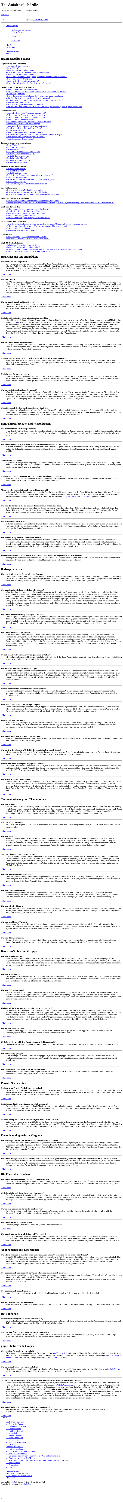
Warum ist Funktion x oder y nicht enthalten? (23, 247)
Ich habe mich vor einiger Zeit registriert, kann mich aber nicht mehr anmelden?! (36, 77)
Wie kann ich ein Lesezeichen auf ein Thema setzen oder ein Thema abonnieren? (36, 226)
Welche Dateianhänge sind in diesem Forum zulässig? (26, 237)
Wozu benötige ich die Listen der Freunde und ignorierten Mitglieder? (32, 201)
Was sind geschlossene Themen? (18, 160)
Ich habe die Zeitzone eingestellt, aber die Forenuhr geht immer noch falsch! (34, 96)
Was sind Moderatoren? (15, 171)
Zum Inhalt (5, 15)
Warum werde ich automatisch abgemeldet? (22, 81)
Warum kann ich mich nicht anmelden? (20, 74)
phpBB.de (87, 496)
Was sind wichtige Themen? (16, 158)
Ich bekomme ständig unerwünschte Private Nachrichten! (27, 192)
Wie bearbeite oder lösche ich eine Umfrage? (23, 124)
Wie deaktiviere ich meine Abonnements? (21, 230)
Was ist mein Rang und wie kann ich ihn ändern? (24, 105)
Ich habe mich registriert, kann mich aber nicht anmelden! (27, 72)
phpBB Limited (70, 496)
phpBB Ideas (114, 1369)
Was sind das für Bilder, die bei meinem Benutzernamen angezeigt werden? (34, 100)
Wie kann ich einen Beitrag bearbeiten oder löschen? (26, 115)
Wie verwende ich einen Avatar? (18, 102)
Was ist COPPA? (12, 68)
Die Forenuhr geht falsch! (15, 94)
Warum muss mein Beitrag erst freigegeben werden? (25, 137)
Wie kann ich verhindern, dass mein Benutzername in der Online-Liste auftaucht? (36, 92)
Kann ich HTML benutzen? (16, 147)
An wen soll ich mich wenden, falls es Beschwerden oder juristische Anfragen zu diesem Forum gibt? (44, 249)
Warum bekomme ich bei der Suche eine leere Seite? (26, 213)
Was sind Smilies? (12, 149)
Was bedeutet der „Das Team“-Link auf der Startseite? (26, 184)
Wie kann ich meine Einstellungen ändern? (22, 89)
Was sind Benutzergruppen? (16, 173)
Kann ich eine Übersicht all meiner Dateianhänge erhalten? (28, 239)
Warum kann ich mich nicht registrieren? (21, 70)
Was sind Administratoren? (16, 169)
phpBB (13, 1482)
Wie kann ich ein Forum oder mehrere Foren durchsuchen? (28, 209)
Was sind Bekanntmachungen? (17, 156)
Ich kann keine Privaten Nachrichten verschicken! (24, 190)
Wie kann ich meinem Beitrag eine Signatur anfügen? (26, 117)
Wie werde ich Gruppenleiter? (17, 177)
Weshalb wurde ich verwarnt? (17, 130)
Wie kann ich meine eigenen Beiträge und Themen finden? (28, 218)
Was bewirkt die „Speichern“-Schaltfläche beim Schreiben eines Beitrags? (34, 135)
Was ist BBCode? (12, 145)
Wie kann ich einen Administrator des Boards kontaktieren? (28, 251)
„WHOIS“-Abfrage (63, 1385)
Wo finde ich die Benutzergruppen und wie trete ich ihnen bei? (29, 175)
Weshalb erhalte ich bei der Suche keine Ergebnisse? (26, 211)
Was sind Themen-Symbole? (17, 162)
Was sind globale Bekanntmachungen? (20, 154)
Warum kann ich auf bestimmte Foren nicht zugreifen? (26, 126)
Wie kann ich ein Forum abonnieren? (20, 228)
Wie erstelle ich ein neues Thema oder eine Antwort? (26, 113)
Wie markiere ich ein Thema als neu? (20, 139)
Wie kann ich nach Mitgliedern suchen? (21, 215)
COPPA (14, 322)
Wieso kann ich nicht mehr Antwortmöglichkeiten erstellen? (28, 122)
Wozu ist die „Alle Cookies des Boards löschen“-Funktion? (28, 83)
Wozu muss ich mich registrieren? (18, 66)
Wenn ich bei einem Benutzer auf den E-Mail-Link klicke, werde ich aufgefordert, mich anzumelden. (44, 107)
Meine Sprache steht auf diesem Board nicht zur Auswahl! (28, 98)
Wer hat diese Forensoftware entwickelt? (21, 245)
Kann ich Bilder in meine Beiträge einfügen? (23, 152)
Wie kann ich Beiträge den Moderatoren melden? (24, 132)
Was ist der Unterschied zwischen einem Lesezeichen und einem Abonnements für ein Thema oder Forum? (46, 224)
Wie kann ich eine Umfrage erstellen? (20, 119)
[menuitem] (21, 30)
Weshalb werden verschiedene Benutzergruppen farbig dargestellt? (31, 179)
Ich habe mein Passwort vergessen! (19, 79)
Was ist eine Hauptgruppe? (16, 182)
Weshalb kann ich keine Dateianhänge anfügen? (24, 128)
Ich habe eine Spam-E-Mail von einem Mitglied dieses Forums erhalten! (33, 194)
